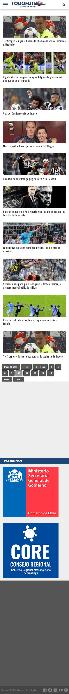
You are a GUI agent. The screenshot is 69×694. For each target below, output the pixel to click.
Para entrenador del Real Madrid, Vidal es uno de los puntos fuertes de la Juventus (34, 213)
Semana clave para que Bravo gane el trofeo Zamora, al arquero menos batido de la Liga (32, 285)
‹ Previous (40, 367)
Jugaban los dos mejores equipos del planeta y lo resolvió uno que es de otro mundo (32, 79)
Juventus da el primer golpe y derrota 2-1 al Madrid (29, 179)
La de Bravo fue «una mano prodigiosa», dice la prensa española (31, 249)
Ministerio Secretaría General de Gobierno (31, 492)
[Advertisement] (34, 419)
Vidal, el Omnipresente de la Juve (20, 113)
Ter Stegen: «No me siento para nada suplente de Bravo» (33, 356)
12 (35, 373)
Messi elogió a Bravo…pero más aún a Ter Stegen (28, 146)
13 (43, 373)
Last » (19, 379)
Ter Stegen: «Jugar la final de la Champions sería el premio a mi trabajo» (34, 42)
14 (50, 373)
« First (26, 367)
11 (27, 373)
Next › (7, 379)
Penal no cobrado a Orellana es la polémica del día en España (30, 322)
